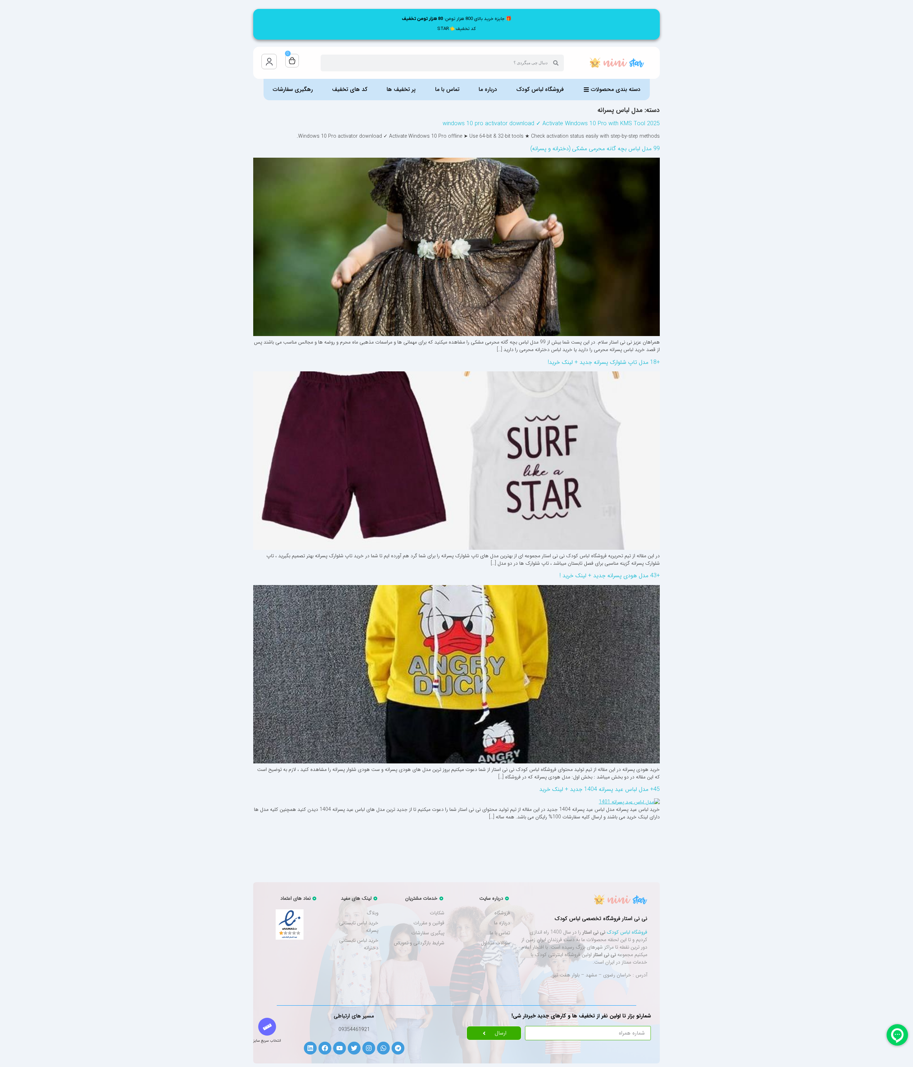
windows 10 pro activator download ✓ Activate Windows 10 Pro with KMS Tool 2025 (551, 123)
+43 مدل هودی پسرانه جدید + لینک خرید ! (610, 575)
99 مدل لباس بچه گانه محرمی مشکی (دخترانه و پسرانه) (595, 148)
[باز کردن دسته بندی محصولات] (586, 89)
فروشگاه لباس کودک (627, 932)
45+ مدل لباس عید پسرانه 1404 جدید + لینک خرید (599, 789)
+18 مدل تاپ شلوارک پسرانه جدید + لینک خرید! (604, 362)
